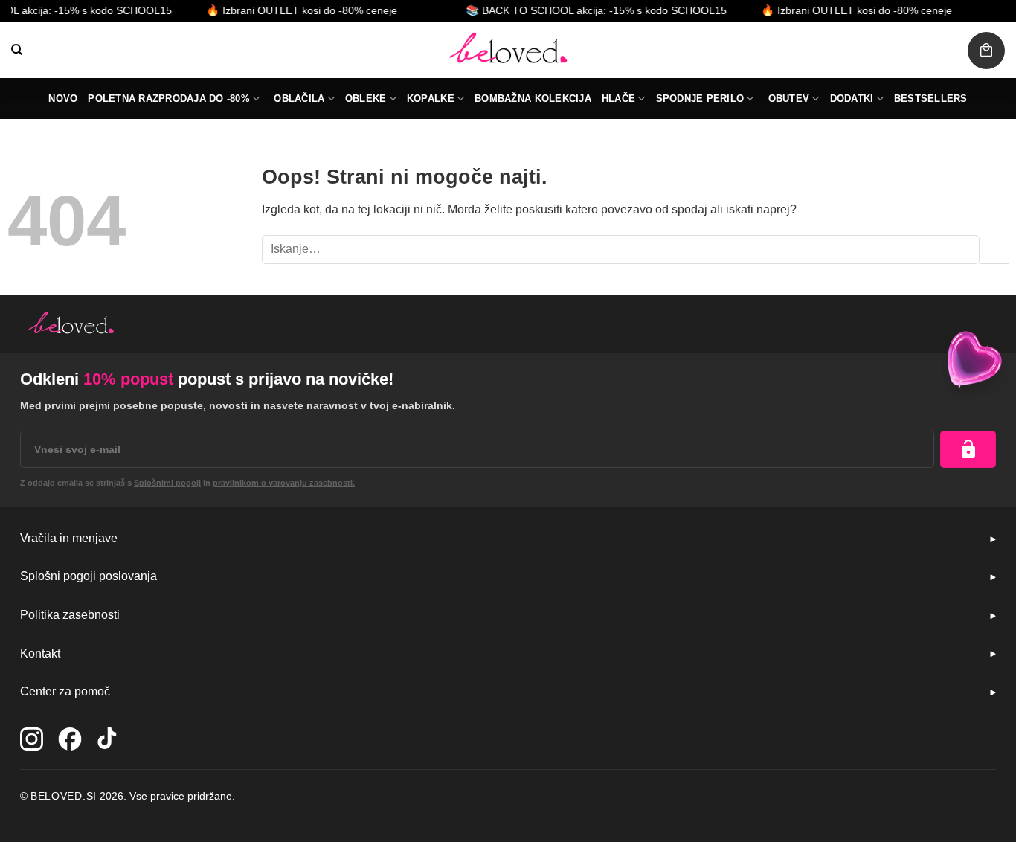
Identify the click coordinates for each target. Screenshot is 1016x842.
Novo (62, 98)
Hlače (618, 98)
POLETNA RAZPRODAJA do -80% (169, 98)
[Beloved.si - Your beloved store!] (508, 50)
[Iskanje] (16, 50)
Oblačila (299, 98)
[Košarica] (986, 51)
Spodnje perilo (700, 98)
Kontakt (40, 653)
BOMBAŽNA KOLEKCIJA (533, 98)
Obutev (789, 98)
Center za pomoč (65, 691)
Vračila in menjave (69, 538)
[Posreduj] (994, 249)
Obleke (366, 98)
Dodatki (852, 98)
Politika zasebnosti (70, 614)
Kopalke (430, 98)
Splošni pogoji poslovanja (88, 576)
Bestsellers (931, 98)
